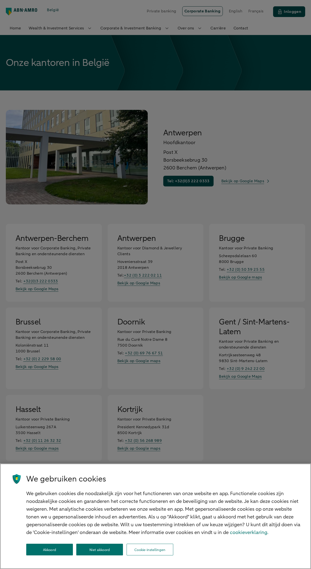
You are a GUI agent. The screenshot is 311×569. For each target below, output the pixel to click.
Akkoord (49, 549)
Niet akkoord (99, 549)
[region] (155, 516)
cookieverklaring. (249, 532)
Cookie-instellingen (149, 549)
